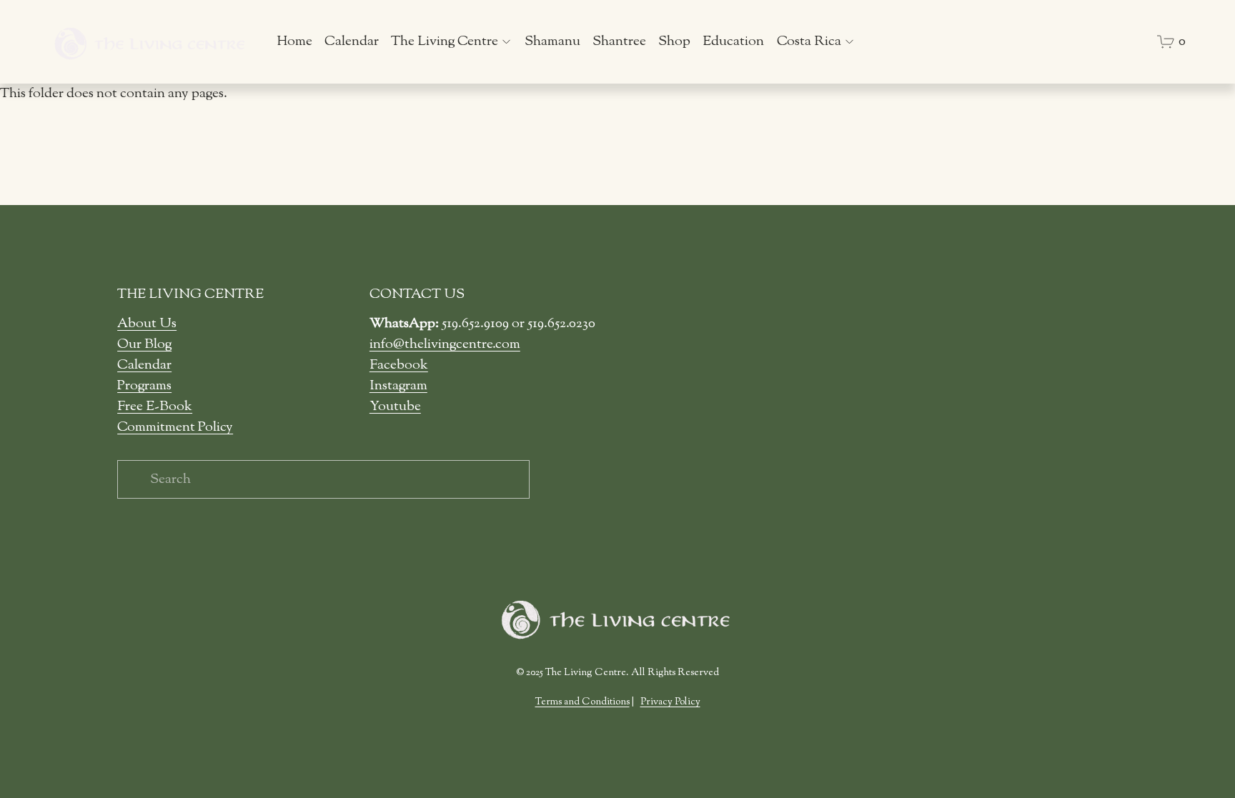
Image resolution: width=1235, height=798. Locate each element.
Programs (144, 386)
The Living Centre (444, 41)
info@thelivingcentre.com (444, 344)
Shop (674, 41)
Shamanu (552, 41)
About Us (147, 324)
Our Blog (144, 344)
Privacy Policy (670, 702)
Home (294, 41)
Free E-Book (154, 406)
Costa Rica (809, 41)
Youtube (395, 406)
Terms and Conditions (582, 702)
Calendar (351, 41)
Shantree (619, 41)
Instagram (398, 386)
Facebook (398, 365)
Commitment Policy (175, 427)
